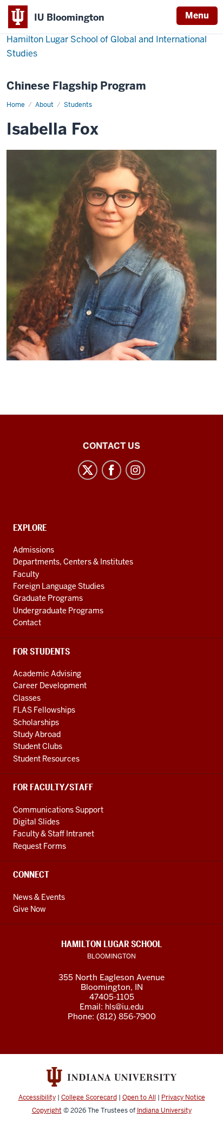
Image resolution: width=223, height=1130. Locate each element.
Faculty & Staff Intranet (53, 834)
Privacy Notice (183, 1097)
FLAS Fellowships (44, 710)
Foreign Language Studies (58, 586)
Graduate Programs (48, 598)
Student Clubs (37, 746)
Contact (27, 622)
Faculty (26, 574)
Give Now (29, 909)
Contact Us (111, 446)
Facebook (111, 470)
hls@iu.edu (124, 1007)
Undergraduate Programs (58, 610)
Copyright (47, 1110)
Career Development (50, 685)
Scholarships (36, 722)
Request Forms (39, 846)
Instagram (135, 470)
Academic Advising (47, 673)
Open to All (139, 1097)
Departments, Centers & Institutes (73, 562)
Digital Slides (36, 822)
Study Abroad (37, 734)
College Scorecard (89, 1097)
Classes (27, 698)
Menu (197, 15)
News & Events (39, 897)
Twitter (87, 470)
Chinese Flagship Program (76, 86)
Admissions (33, 550)
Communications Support (58, 810)
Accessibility (37, 1097)
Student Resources (46, 759)
